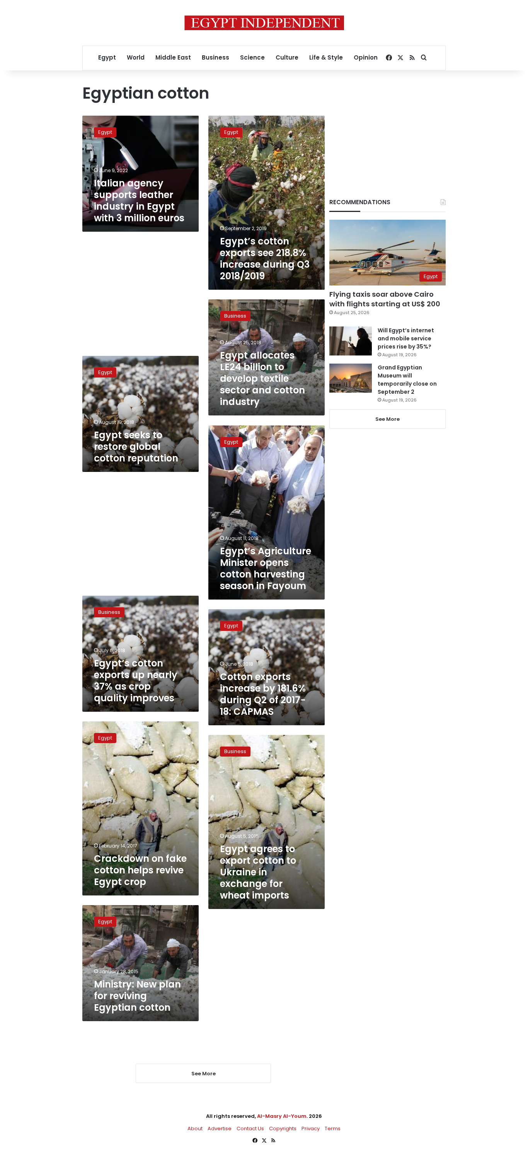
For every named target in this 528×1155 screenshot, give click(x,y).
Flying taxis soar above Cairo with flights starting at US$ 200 (384, 299)
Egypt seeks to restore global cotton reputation (136, 447)
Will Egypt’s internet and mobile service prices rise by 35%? (406, 338)
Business (215, 57)
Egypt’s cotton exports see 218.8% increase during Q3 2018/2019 (265, 258)
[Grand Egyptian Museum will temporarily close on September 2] (350, 378)
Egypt (107, 57)
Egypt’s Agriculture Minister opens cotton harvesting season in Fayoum (265, 568)
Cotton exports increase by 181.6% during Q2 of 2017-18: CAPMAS (263, 694)
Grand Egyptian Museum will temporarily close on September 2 (407, 380)
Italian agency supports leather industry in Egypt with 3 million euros (139, 200)
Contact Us (250, 1128)
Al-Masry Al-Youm (282, 1116)
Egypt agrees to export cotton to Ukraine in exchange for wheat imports (258, 872)
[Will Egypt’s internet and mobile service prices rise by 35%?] (350, 340)
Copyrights (282, 1128)
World (136, 57)
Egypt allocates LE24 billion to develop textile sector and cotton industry (262, 378)
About (195, 1128)
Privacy (310, 1128)
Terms (333, 1128)
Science (252, 57)
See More (387, 419)
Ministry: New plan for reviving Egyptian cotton (137, 996)
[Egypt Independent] (264, 22)
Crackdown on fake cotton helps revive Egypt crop (140, 870)
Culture (287, 57)
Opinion (366, 57)
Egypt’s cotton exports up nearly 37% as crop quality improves (135, 680)
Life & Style (326, 57)
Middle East (173, 57)
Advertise (220, 1128)
